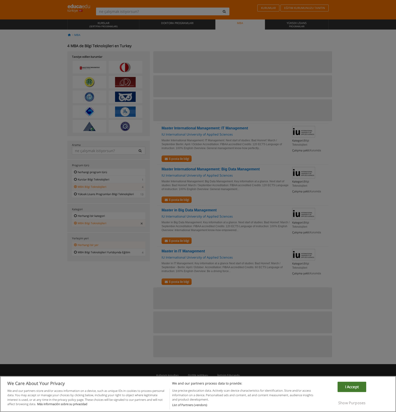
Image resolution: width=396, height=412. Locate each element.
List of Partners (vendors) (189, 405)
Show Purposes (352, 402)
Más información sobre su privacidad (62, 404)
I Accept (352, 386)
